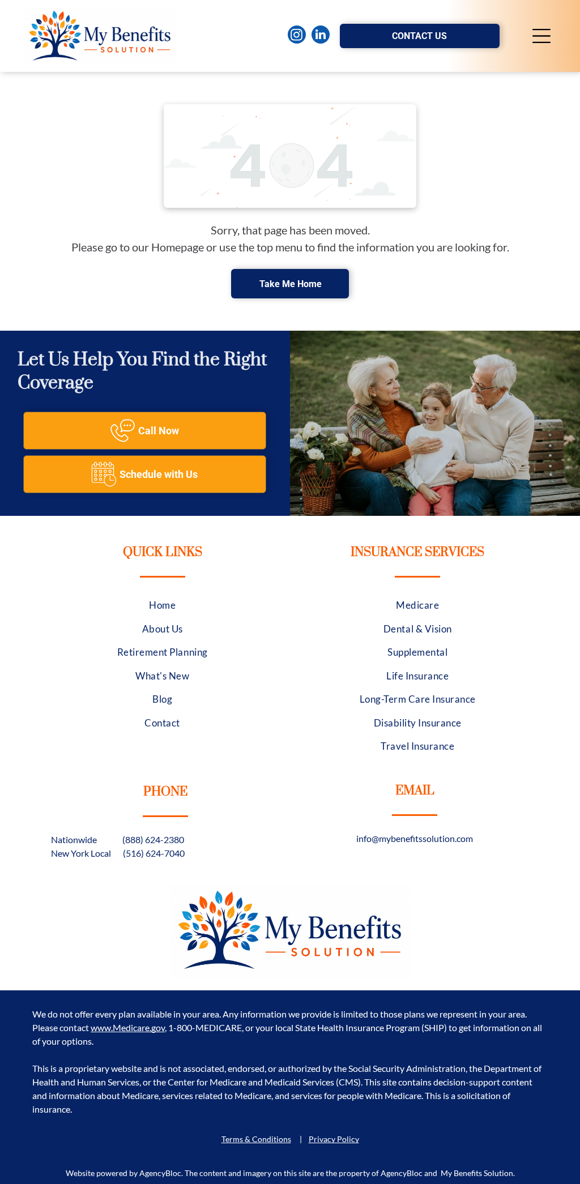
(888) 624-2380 (153, 839)
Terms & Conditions (256, 1139)
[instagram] (297, 35)
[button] (541, 35)
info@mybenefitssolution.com (414, 838)
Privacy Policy (334, 1139)
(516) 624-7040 (154, 853)
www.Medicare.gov (128, 1027)
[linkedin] (321, 35)
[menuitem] (162, 605)
